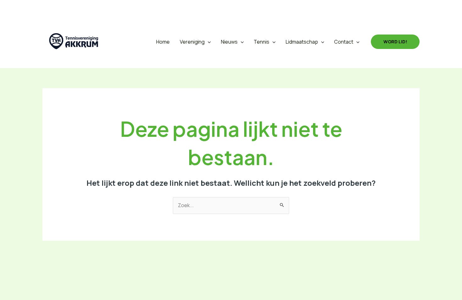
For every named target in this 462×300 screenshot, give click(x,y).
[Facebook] (62, 8)
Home (163, 41)
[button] (46, 8)
